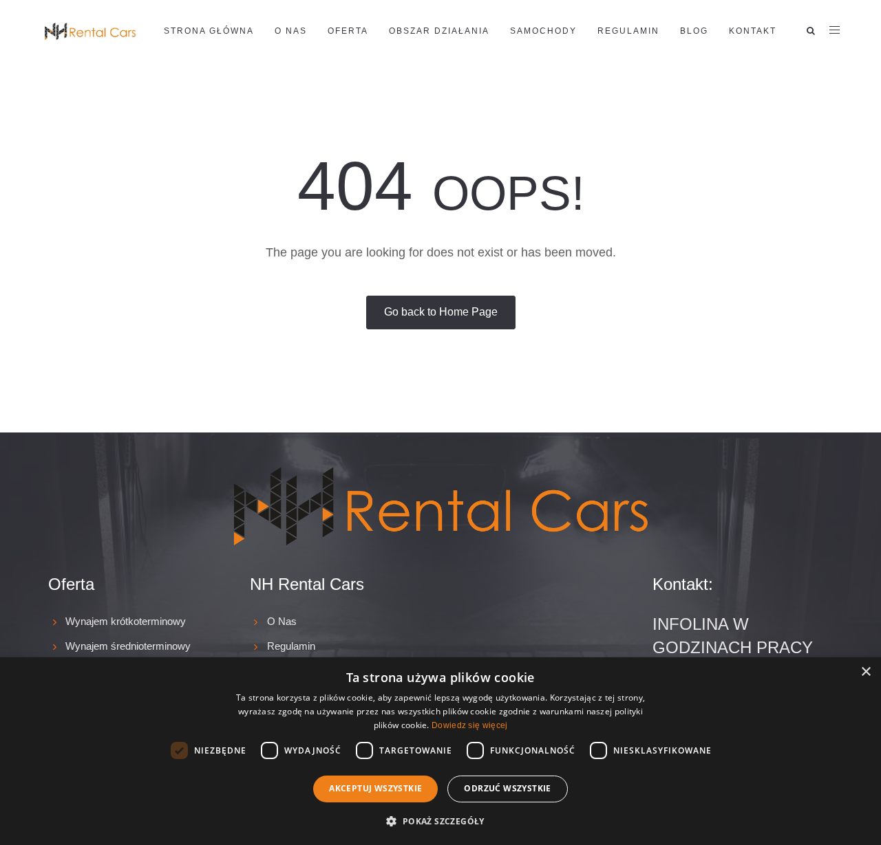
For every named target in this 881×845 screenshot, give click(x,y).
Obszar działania (439, 31)
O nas (291, 31)
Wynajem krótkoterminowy (125, 621)
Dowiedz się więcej (469, 725)
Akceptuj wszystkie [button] (375, 788)
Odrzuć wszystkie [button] (507, 788)
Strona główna (209, 31)
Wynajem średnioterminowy (128, 646)
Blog (694, 31)
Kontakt (752, 31)
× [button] (865, 672)
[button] (440, 820)
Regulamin (628, 31)
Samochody (543, 31)
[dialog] (440, 751)
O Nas (282, 621)
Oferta (348, 31)
